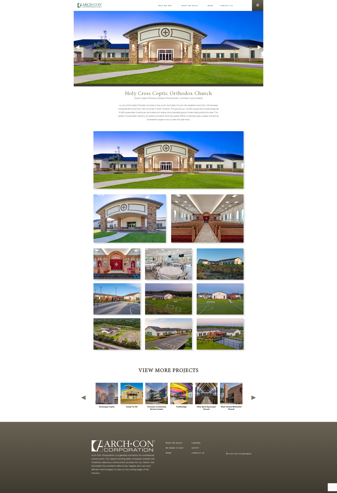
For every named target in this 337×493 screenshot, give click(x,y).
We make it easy (175, 448)
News (210, 6)
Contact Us (226, 6)
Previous (77, 47)
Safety (195, 448)
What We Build (190, 6)
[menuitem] (166, 6)
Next (260, 47)
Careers (196, 443)
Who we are (165, 6)
